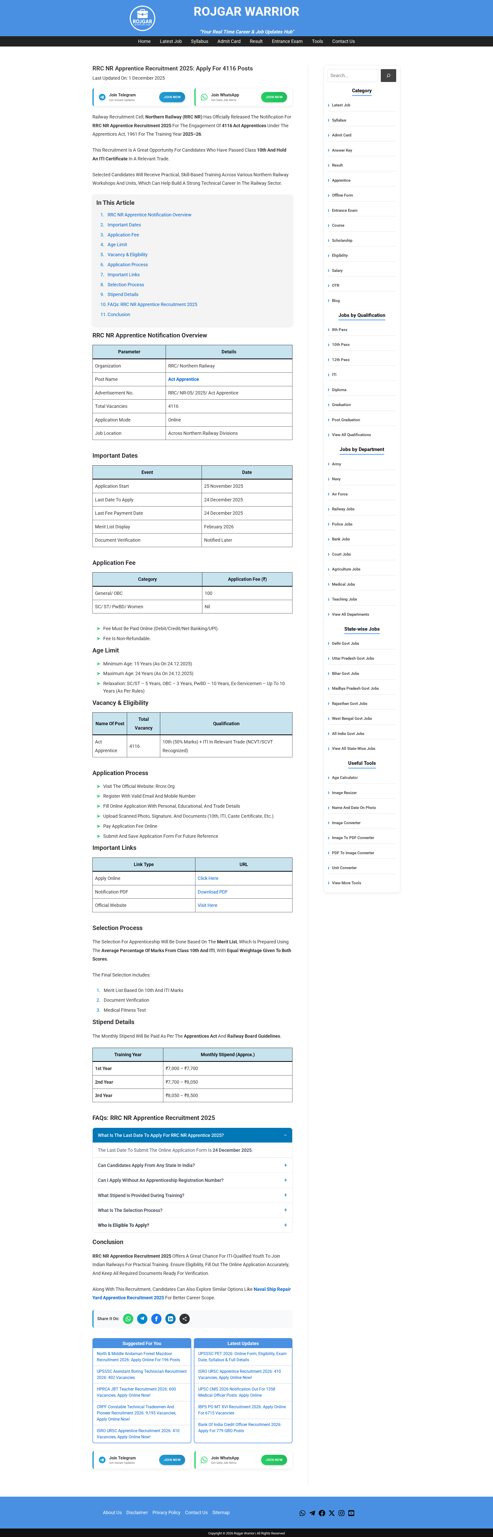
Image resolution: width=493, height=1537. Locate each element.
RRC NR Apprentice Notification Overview (150, 214)
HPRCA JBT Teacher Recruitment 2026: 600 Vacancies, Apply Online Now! (136, 1392)
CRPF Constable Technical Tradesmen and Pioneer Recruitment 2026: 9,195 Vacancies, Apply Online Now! (136, 1413)
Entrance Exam (287, 41)
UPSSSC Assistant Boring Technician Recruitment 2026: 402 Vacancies (142, 1374)
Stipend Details (123, 294)
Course (338, 225)
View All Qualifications (351, 434)
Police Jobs (342, 524)
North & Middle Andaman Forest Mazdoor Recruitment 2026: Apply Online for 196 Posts (138, 1356)
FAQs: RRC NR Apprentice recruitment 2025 (152, 304)
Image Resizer (344, 792)
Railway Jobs (343, 509)
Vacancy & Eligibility (128, 254)
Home (144, 41)
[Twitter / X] (331, 1513)
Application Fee (123, 234)
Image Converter (346, 823)
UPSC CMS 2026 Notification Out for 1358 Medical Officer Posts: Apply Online (236, 1392)
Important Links (124, 274)
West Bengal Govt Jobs (352, 718)
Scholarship (342, 240)
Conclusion (119, 314)
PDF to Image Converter (353, 853)
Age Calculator (345, 777)
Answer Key (342, 150)
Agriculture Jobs (346, 569)
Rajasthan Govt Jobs (349, 703)
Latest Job (171, 41)
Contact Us (343, 41)
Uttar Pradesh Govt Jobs (353, 658)
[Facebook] (156, 1319)
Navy (336, 479)
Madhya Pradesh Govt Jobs (355, 688)
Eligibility (340, 255)
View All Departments (350, 614)
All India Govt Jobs (348, 733)
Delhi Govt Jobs (345, 643)
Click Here (208, 878)
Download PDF (213, 892)
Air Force (340, 494)
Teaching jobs (344, 599)
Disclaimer (137, 1512)
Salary (337, 270)
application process (128, 264)
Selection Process (126, 284)
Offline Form (342, 195)
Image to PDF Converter (353, 837)
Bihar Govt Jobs (345, 673)
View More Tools (346, 883)
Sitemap (221, 1512)
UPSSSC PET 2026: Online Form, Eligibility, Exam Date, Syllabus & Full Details (242, 1356)
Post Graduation (346, 420)
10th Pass (341, 344)
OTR (335, 285)
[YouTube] (351, 1513)
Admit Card (229, 41)
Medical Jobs (343, 584)
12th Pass (341, 359)
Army (336, 464)
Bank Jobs (341, 539)
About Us (112, 1512)
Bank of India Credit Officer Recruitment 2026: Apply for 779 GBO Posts (239, 1427)
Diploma (339, 390)
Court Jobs (341, 554)
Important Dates (124, 224)
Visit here (207, 905)
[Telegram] (142, 1319)
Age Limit (117, 244)
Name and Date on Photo (354, 807)
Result (256, 41)
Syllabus (199, 41)
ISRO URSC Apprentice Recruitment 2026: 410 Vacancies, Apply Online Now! (138, 1433)
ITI (334, 374)
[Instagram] (341, 1513)
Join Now (172, 97)
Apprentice (341, 180)
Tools (317, 41)
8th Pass (339, 329)
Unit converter (344, 868)
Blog (336, 300)
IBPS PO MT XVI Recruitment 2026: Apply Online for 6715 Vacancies (242, 1409)
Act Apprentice (183, 379)
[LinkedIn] (170, 1319)
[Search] (388, 75)
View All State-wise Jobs (353, 748)
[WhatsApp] (128, 1319)
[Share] (184, 1319)
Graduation (341, 404)
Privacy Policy (167, 1512)
